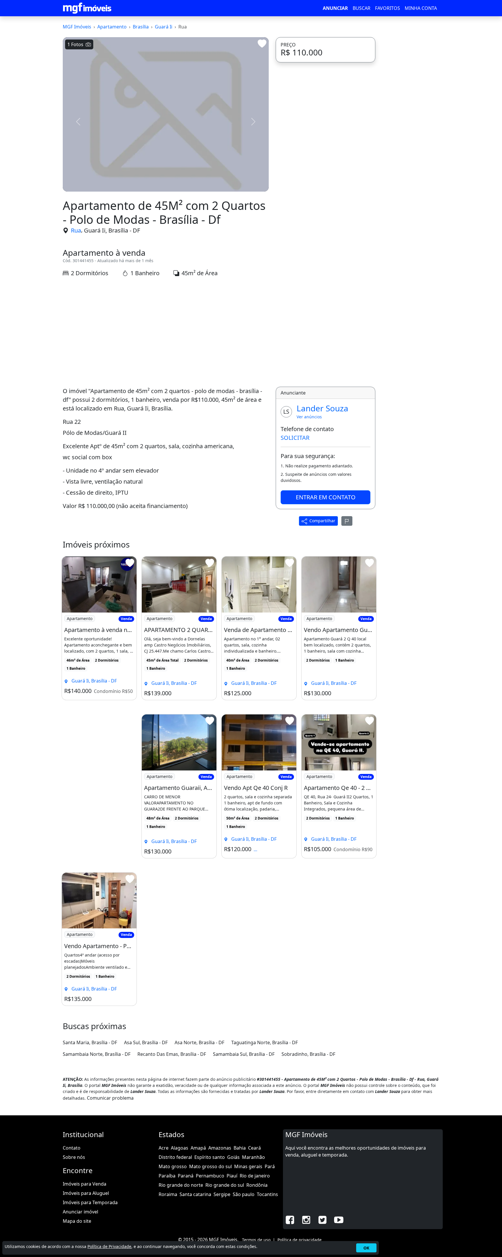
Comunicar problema (110, 1098)
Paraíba (167, 1176)
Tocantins (267, 1194)
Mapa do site (77, 1221)
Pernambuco (210, 1176)
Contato (71, 1148)
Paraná (185, 1176)
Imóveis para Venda (84, 1184)
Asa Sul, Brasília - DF (146, 1042)
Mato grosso (173, 1166)
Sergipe (222, 1194)
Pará (270, 1166)
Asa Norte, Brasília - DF (199, 1042)
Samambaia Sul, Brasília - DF (244, 1054)
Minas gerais (248, 1166)
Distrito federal (175, 1157)
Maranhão (253, 1157)
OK (366, 1248)
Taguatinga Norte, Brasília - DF (264, 1042)
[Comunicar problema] (346, 520)
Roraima (168, 1194)
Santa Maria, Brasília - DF (90, 1042)
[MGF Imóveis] (87, 8)
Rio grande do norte (181, 1185)
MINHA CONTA (421, 8)
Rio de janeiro (255, 1176)
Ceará (254, 1148)
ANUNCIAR (335, 8)
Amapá (198, 1148)
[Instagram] (306, 1219)
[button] (78, 122)
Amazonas (219, 1148)
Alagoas (179, 1148)
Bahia (240, 1148)
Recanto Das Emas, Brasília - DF (171, 1054)
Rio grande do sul (224, 1185)
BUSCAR (361, 8)
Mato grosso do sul (210, 1166)
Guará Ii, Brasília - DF (112, 230)
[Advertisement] (166, 332)
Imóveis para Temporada (90, 1202)
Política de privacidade (299, 1239)
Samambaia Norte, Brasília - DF (96, 1054)
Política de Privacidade (109, 1246)
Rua (76, 230)
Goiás (233, 1157)
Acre (163, 1148)
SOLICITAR (295, 438)
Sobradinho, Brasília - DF (308, 1054)
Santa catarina (195, 1194)
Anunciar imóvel (80, 1212)
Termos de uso (256, 1239)
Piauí (232, 1176)
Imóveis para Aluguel (86, 1193)
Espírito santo (209, 1157)
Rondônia (257, 1185)
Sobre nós (74, 1157)
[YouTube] (338, 1219)
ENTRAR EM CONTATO (326, 497)
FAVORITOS (387, 8)
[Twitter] (322, 1219)
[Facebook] (290, 1219)
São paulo (243, 1194)
